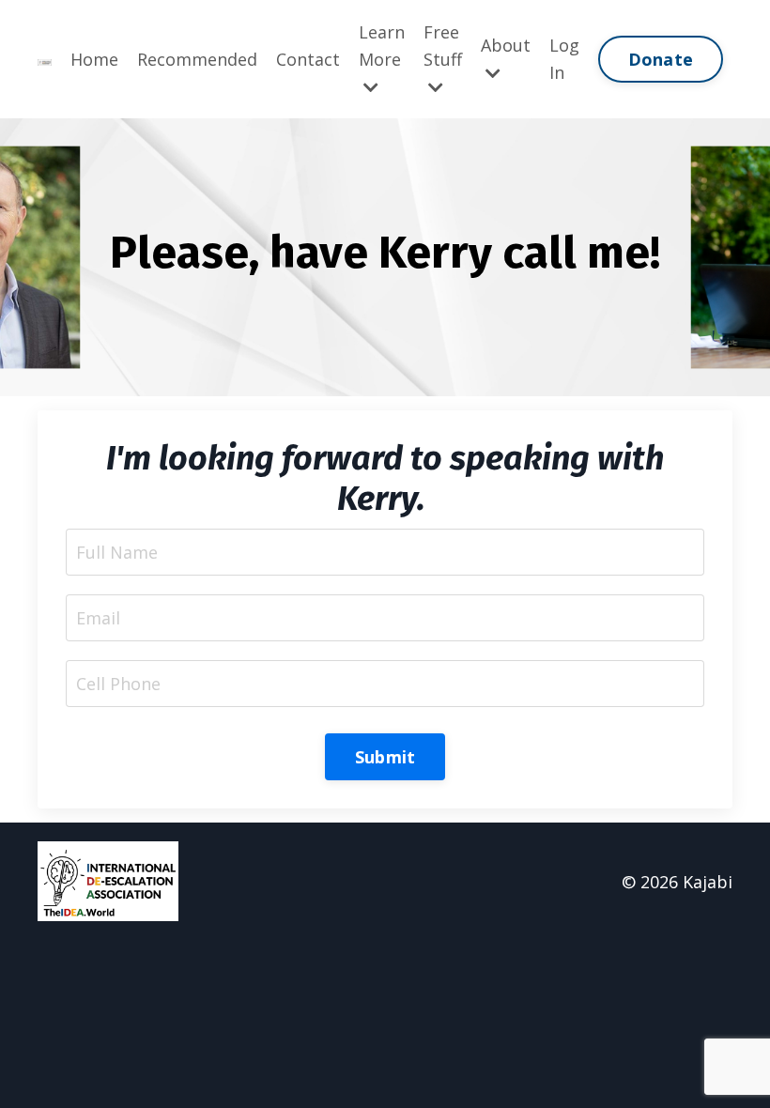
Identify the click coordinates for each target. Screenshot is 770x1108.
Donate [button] (661, 59)
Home (94, 59)
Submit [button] (385, 757)
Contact (308, 59)
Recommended (197, 59)
